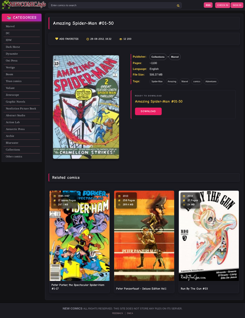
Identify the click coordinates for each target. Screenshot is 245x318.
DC (8, 33)
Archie (10, 136)
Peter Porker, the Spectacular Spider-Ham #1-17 (78, 286)
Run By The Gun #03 (194, 288)
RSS (208, 5)
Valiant (10, 88)
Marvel (10, 26)
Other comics (14, 156)
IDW (9, 40)
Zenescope (12, 94)
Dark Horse (13, 46)
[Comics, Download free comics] (24, 6)
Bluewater (12, 142)
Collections (13, 149)
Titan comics (14, 81)
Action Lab (13, 122)
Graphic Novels (15, 101)
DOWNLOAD (148, 111)
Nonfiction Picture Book (21, 108)
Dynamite (12, 53)
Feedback (117, 313)
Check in (222, 5)
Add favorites (69, 38)
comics (196, 81)
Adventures (211, 81)
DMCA (130, 313)
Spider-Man (157, 81)
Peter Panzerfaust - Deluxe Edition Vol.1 (141, 288)
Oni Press (12, 60)
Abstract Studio (15, 115)
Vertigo (10, 67)
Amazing (172, 81)
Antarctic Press (15, 129)
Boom (9, 74)
